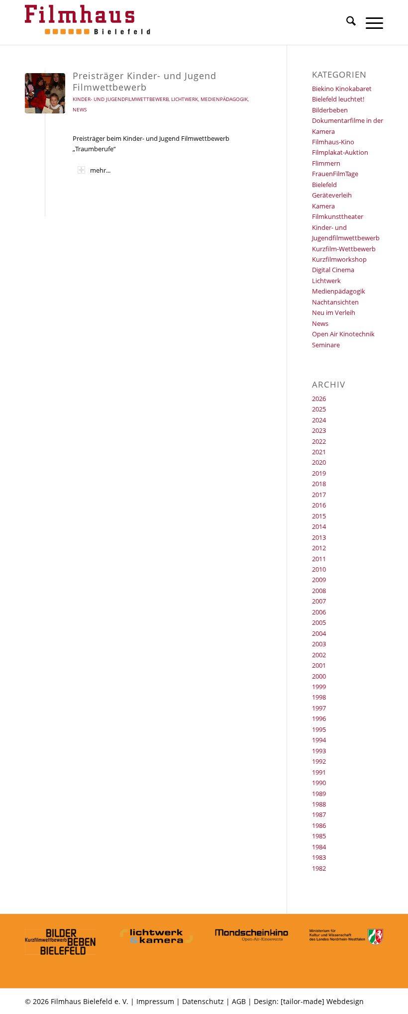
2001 (319, 665)
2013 (319, 537)
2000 (319, 676)
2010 (319, 569)
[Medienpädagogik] (45, 93)
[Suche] (346, 22)
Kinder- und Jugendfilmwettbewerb (121, 99)
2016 (319, 505)
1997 (319, 708)
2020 (319, 462)
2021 (319, 451)
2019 (319, 473)
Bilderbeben (330, 109)
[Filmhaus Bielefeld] (89, 22)
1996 (319, 718)
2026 (319, 398)
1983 (319, 857)
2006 (319, 612)
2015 (319, 515)
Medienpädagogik (224, 99)
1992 (319, 761)
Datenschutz (203, 1001)
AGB (239, 1001)
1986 (319, 825)
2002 (319, 654)
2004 (319, 633)
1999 (319, 686)
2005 (319, 622)
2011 (319, 558)
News (80, 109)
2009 (319, 579)
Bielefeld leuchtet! (338, 99)
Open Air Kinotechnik (343, 333)
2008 (319, 590)
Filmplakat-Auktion (340, 152)
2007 (319, 601)
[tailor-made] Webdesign (322, 1001)
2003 (319, 643)
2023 (319, 430)
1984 (319, 846)
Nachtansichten (335, 302)
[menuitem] (346, 22)
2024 (319, 419)
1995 (319, 729)
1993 (319, 750)
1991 (319, 772)
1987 (319, 814)
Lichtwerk (184, 99)
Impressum (155, 1001)
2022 (319, 441)
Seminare (326, 344)
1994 (319, 739)
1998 (319, 697)
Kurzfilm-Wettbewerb (344, 248)
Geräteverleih (332, 195)
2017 (319, 494)
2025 (319, 409)
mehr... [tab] (100, 170)
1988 (319, 804)
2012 (319, 547)
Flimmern (326, 163)
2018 (319, 483)
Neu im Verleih (333, 312)
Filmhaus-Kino (333, 141)
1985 (319, 835)
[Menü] (369, 22)
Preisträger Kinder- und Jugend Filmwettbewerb (144, 81)
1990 (319, 782)
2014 (319, 526)
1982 (319, 868)
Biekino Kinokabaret (342, 88)
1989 (319, 793)
